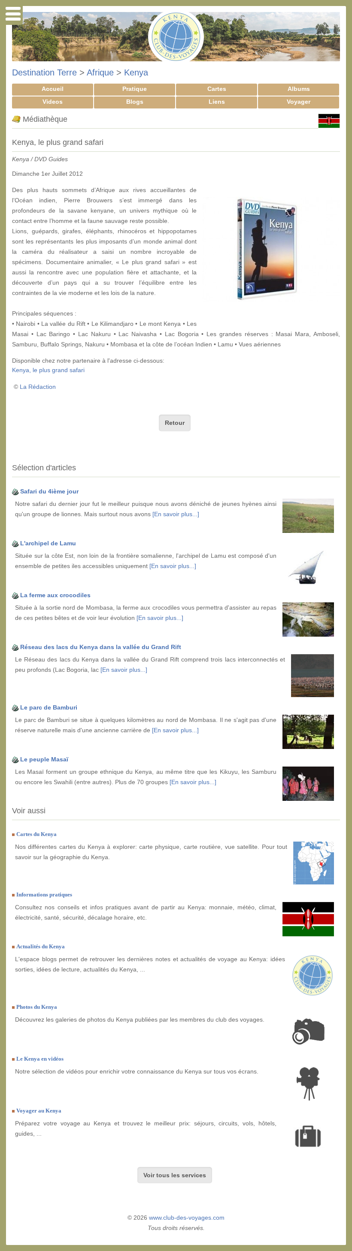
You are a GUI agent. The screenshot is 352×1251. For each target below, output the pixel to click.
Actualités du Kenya (40, 946)
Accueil (53, 88)
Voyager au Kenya (38, 1110)
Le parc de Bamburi (48, 707)
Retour (175, 422)
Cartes (216, 88)
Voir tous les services (174, 1175)
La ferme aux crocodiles (55, 595)
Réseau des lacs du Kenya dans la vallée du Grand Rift (100, 647)
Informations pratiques (44, 894)
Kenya (136, 72)
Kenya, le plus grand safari (48, 370)
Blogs (134, 101)
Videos (52, 101)
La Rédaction (38, 386)
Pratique (134, 88)
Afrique (100, 72)
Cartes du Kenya (36, 834)
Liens (217, 101)
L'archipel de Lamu (48, 543)
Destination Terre (44, 72)
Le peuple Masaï (44, 759)
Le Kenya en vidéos (40, 1059)
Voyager (298, 101)
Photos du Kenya (36, 1007)
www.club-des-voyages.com (187, 1217)
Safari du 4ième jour (49, 491)
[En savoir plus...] (175, 514)
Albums (299, 88)
